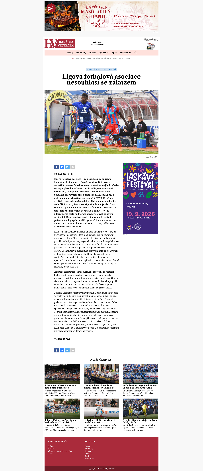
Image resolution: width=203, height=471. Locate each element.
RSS (51, 453)
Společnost (104, 52)
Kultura (92, 52)
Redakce (51, 446)
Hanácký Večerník (60, 43)
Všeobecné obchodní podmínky (60, 451)
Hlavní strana (80, 58)
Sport (114, 52)
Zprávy (70, 52)
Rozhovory (81, 52)
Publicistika (125, 52)
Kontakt (51, 448)
